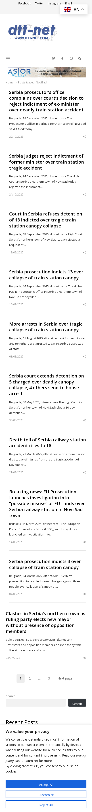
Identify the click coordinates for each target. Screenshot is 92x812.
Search (10, 696)
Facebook (24, 3)
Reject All (46, 805)
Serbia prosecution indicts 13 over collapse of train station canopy (46, 275)
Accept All (46, 784)
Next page (64, 678)
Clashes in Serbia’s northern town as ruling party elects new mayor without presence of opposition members (45, 622)
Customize (46, 795)
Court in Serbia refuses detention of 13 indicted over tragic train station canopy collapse (45, 220)
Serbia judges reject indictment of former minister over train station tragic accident (46, 162)
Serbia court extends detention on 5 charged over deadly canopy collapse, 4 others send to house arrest (46, 385)
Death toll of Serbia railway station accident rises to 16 (47, 443)
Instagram (54, 3)
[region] (46, 768)
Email (68, 3)
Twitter (39, 3)
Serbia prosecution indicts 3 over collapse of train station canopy (45, 564)
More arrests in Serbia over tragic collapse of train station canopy (45, 327)
